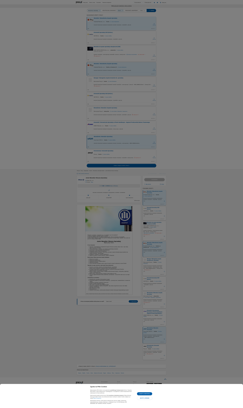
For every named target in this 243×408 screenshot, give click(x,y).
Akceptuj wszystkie (144, 393)
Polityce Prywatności (97, 398)
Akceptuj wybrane (144, 398)
